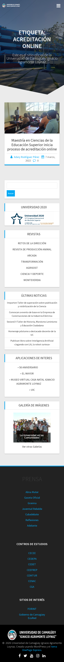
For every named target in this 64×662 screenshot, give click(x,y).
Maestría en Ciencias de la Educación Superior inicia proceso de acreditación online (32, 145)
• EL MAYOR (27, 373)
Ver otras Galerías (32, 446)
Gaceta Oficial (32, 497)
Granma (32, 503)
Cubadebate (32, 514)
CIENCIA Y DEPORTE (32, 274)
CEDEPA (32, 558)
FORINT (32, 609)
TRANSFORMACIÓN (32, 261)
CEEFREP (32, 570)
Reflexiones (32, 520)
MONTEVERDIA (32, 280)
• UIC (32, 389)
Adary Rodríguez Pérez (26, 157)
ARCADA (32, 255)
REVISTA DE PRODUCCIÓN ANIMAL (32, 249)
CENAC (32, 581)
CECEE (32, 553)
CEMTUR (32, 575)
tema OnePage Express (39, 648)
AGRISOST (32, 267)
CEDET (32, 564)
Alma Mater (32, 492)
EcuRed (32, 618)
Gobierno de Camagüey (32, 614)
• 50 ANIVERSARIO (28, 367)
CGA (32, 586)
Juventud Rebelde (32, 509)
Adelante (32, 525)
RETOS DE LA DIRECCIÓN (32, 243)
